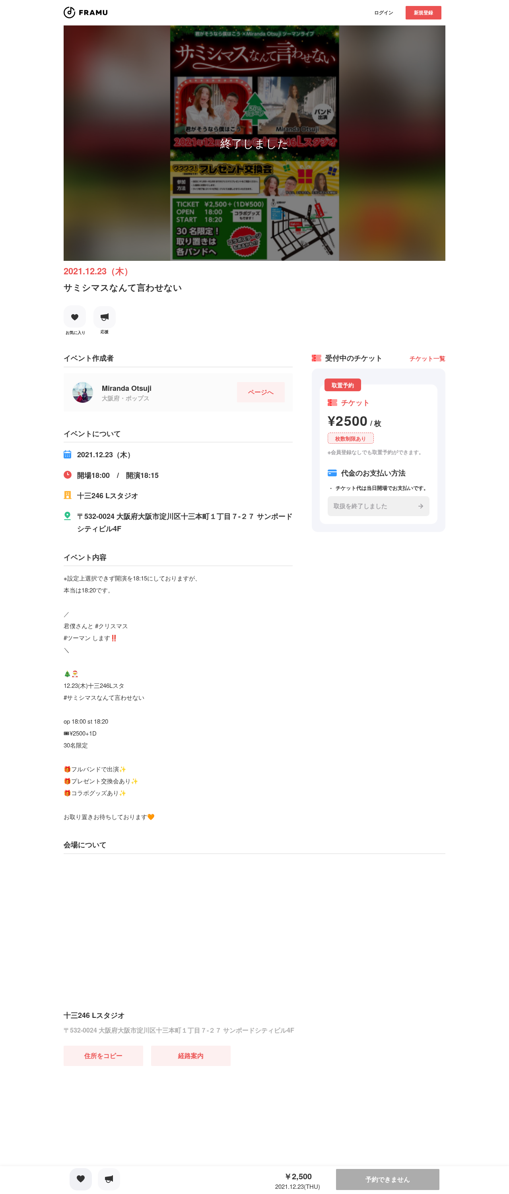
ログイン (383, 12)
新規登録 (423, 12)
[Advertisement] (123, 1115)
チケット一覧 (427, 358)
